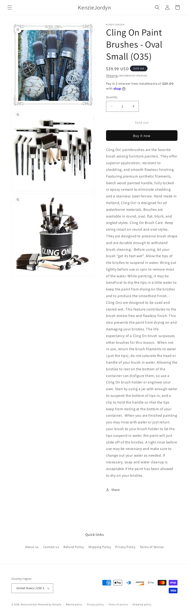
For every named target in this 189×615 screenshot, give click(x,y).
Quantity (112, 97)
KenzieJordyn (29, 604)
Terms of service (118, 604)
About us (32, 547)
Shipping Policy (99, 547)
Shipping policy (141, 604)
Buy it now (142, 135)
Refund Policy (73, 547)
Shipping (112, 75)
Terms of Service (152, 547)
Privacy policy (95, 604)
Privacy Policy (125, 547)
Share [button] (115, 490)
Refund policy (74, 604)
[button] (10, 7)
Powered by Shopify (50, 604)
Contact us (51, 547)
